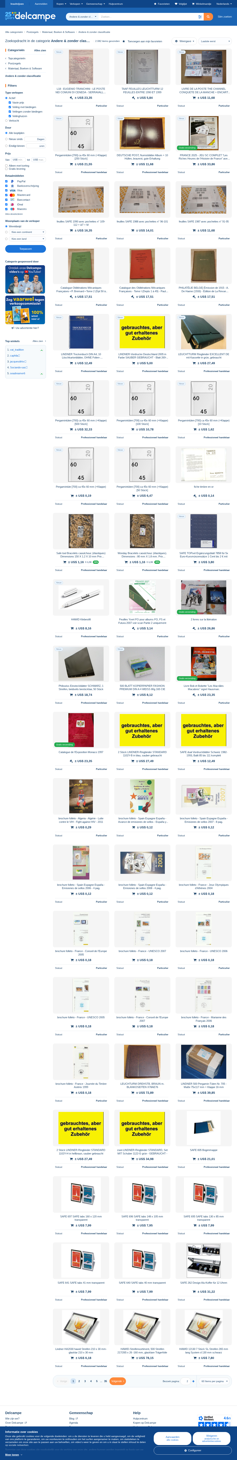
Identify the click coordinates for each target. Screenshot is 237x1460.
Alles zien (40, 50)
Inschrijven (17, 3)
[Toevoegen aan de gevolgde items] (104, 53)
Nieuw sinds (16, 139)
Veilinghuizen (19, 116)
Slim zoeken (225, 16)
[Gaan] (193, 1381)
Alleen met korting (19, 165)
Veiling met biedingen (24, 107)
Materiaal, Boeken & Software (25, 68)
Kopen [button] (60, 3)
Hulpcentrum (140, 1418)
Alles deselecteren (14, 214)
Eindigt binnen (17, 145)
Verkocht (14, 120)
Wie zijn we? (12, 1418)
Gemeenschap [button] (94, 3)
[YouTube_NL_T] (25, 279)
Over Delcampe (14, 1422)
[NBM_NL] (25, 309)
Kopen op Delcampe (144, 1422)
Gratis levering (17, 168)
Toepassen (25, 248)
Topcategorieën (16, 58)
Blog (72, 1418)
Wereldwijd (15, 226)
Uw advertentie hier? (27, 327)
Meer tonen (12, 1454)
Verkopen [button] (75, 3)
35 (105, 1381)
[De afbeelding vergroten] (81, 67)
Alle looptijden (16, 132)
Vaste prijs (18, 102)
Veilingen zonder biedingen (27, 111)
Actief (12, 98)
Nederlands (223, 3)
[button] (200, 17)
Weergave (185, 41)
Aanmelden (41, 3)
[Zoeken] (208, 17)
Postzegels (14, 63)
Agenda (73, 1422)
